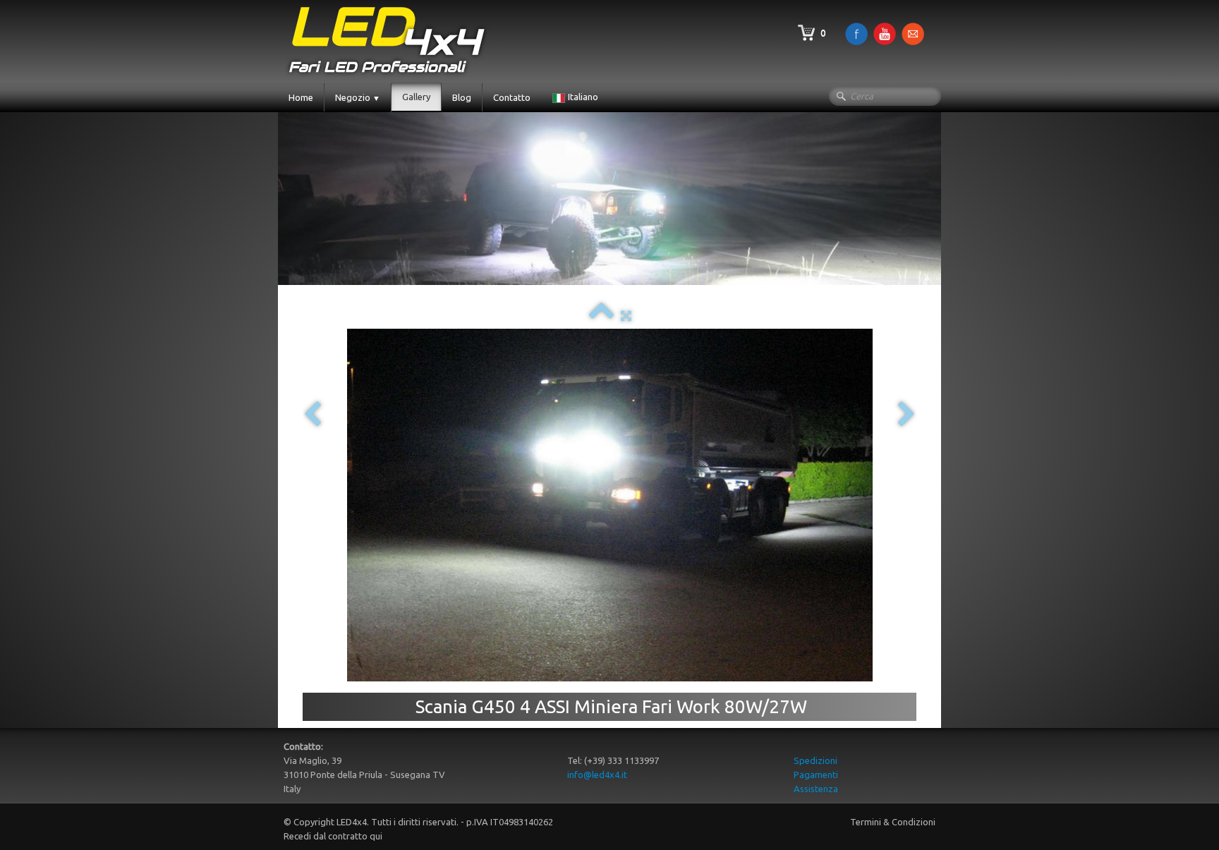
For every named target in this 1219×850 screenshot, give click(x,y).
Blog (461, 97)
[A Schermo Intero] (626, 315)
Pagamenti (816, 774)
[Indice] (601, 315)
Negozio (357, 97)
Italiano (584, 97)
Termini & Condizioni (892, 822)
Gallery (416, 97)
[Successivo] (906, 415)
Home (301, 97)
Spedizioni (815, 760)
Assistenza (816, 789)
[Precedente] (312, 415)
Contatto (511, 97)
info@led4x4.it (597, 774)
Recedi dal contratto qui (333, 836)
